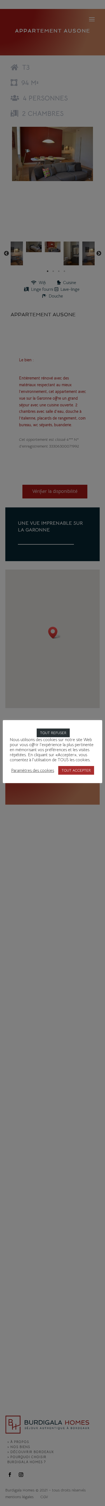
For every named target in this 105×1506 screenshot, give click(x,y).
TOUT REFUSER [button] (53, 732)
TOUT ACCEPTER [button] (76, 770)
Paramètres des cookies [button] (32, 770)
